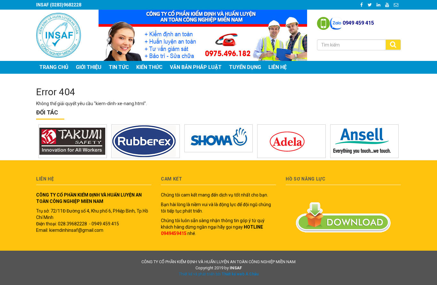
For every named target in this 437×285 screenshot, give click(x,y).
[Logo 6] (218, 138)
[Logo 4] (72, 141)
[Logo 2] (364, 141)
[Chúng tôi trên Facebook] (362, 5)
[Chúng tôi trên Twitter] (370, 5)
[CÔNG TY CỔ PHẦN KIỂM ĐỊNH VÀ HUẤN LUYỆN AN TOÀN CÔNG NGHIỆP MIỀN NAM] (58, 34)
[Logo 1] (291, 141)
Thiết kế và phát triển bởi (218, 274)
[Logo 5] (145, 141)
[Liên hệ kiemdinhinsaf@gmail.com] (397, 5)
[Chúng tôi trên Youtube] (387, 5)
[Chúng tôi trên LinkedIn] (379, 5)
